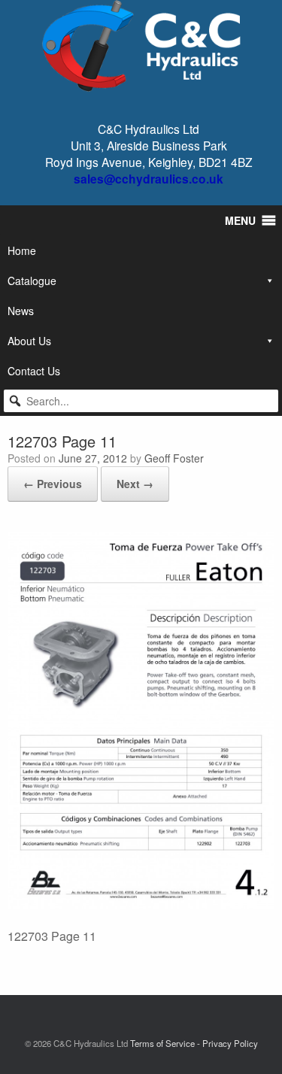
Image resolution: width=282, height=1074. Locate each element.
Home (22, 250)
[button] (15, 401)
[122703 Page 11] (141, 904)
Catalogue (32, 280)
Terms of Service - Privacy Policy (194, 1043)
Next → (135, 483)
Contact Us (34, 370)
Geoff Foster (174, 458)
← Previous (52, 483)
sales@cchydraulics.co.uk (148, 178)
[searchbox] (141, 401)
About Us (29, 340)
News (21, 310)
